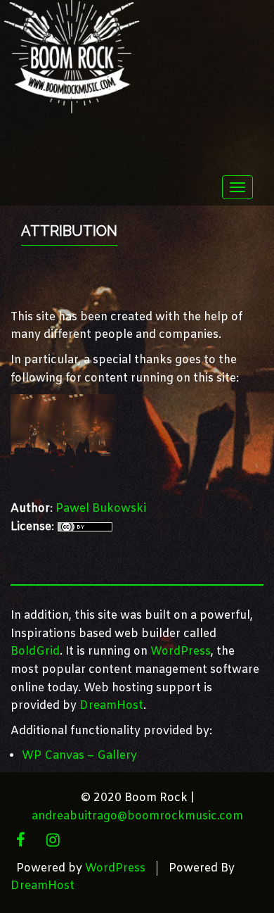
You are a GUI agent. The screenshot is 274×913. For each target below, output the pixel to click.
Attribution (69, 230)
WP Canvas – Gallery (79, 755)
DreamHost (111, 705)
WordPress (180, 651)
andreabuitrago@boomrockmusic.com (137, 816)
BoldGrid (35, 651)
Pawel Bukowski (101, 508)
